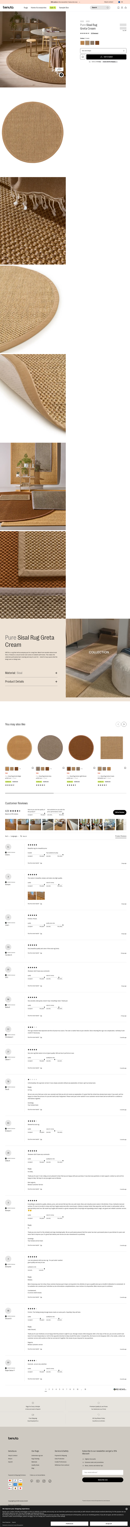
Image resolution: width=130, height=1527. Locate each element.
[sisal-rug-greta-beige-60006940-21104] (7, 769)
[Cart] (125, 7)
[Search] (107, 7)
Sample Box (64, 7)
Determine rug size (37, 1455)
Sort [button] (6, 836)
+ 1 (20, 769)
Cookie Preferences (60, 1462)
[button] (10, 824)
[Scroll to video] (61, 74)
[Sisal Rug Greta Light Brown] (81, 748)
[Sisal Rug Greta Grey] (50, 748)
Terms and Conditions (14, 1505)
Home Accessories (38, 7)
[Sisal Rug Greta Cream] (87, 43)
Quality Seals (35, 1465)
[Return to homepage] (8, 7)
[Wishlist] (118, 7)
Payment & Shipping (61, 1455)
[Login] (122, 7)
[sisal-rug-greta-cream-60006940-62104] (12, 769)
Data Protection (59, 1459)
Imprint (10, 1462)
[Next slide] (123, 724)
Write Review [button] (119, 812)
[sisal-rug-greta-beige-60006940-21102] (109, 769)
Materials (34, 1462)
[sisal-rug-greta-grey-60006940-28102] (104, 769)
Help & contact (108, 2)
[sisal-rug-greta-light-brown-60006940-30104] (16, 769)
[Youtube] (38, 1481)
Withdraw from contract (62, 1465)
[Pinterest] (32, 1481)
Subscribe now (103, 1480)
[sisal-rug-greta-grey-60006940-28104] (38, 769)
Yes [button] (41, 863)
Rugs (26, 7)
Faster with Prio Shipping (109, 61)
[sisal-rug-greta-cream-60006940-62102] (99, 769)
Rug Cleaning (35, 1459)
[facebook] (50, 1481)
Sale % (52, 7)
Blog (33, 1468)
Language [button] (14, 836)
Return (10, 1459)
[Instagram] (44, 1481)
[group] (16, 811)
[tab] (120, 836)
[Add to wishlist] (82, 56)
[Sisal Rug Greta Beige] (19, 748)
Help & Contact (12, 1455)
